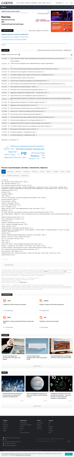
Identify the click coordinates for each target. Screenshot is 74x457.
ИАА (4, 175)
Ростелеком (4, 194)
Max (50, 422)
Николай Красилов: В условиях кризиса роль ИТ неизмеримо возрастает (28, 108)
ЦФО (24, 157)
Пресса (68, 171)
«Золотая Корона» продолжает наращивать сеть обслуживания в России (28, 80)
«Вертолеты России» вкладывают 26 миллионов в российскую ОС (26, 71)
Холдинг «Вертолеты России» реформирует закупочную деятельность (27, 95)
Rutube (50, 428)
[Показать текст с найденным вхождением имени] (19, 54)
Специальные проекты (25, 424)
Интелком (4, 192)
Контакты (39, 428)
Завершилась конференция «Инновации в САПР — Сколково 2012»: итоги (28, 92)
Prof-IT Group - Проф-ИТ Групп (9, 205)
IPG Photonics (5, 220)
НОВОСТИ (22, 2)
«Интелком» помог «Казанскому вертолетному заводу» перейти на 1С (27, 89)
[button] (67, 3)
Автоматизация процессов (30, 148)
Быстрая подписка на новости (12, 437)
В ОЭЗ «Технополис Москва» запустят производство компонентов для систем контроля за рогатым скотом (37, 58)
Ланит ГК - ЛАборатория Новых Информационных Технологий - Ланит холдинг (21, 235)
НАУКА (48, 2)
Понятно (69, 454)
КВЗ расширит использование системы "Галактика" (23, 129)
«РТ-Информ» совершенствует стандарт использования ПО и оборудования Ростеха (31, 74)
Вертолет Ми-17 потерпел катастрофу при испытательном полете (27, 111)
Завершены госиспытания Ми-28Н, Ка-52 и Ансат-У (23, 105)
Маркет (22, 426)
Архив (4, 430)
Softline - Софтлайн (6, 226)
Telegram (51, 430)
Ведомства (18, 171)
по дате (3, 54)
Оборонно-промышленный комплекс (27, 146)
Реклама (39, 424)
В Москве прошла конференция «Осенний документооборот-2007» (27, 120)
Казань (35, 155)
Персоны (49, 171)
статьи (64, 271)
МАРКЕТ (39, 2)
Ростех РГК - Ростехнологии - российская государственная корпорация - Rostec (21, 197)
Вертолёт (13, 151)
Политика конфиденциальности (13, 441)
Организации (10, 171)
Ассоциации (26, 171)
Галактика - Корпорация (8, 203)
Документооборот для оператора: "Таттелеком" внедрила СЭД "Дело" (27, 102)
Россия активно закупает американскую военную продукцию (25, 114)
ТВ (50, 2)
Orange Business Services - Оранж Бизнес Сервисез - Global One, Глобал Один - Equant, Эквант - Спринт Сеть (29, 253)
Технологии (35, 171)
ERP (12, 149)
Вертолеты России (12, 157)
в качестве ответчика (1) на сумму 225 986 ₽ (13, 39)
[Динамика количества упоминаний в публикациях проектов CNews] (72, 55)
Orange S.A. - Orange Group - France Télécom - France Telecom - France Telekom (21, 245)
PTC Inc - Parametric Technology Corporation (12, 224)
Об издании (40, 422)
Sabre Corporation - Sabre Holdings (10, 251)
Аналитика (27, 2)
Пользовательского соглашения (23, 455)
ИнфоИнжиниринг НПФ (7, 190)
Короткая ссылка (9, 265)
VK (49, 424)
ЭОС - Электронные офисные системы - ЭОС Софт (14, 185)
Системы (42, 171)
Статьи (62, 171)
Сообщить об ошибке (10, 443)
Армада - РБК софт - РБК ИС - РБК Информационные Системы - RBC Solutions (21, 208)
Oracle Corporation (6, 201)
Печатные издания (24, 432)
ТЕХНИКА (44, 2)
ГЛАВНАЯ (18, 2)
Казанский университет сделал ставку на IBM (21, 77)
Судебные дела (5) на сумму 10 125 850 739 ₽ (14, 34)
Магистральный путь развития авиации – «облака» (23, 86)
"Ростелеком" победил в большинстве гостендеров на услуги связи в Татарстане (30, 126)
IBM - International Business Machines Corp (12, 181)
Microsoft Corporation (7, 199)
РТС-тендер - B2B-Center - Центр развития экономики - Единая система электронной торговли (25, 212)
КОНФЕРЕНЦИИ (34, 2)
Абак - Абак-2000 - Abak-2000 (9, 183)
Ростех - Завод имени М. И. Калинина (11, 219)
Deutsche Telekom (6, 254)
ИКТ (3, 171)
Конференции (23, 422)
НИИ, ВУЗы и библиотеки (13, 175)
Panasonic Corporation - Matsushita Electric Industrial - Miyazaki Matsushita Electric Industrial (24, 247)
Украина (7, 149)
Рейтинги (5, 426)
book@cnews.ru (67, 50)
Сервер (6, 154)
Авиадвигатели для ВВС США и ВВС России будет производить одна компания (30, 123)
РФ (24, 153)
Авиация (32, 158)
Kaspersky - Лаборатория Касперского (11, 222)
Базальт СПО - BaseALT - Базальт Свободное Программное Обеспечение (20, 244)
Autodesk (4, 233)
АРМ (43, 155)
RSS (6, 439)
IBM (43, 158)
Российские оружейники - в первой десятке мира (22, 132)
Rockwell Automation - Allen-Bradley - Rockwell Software (15, 228)
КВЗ (7, 147)
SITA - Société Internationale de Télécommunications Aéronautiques (18, 249)
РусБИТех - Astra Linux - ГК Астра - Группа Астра (14, 236)
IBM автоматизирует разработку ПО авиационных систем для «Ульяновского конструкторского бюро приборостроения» (40, 98)
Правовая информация (10, 445)
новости (46, 271)
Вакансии (39, 426)
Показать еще (37, 366)
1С (18, 154)
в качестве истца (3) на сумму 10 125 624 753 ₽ (14, 37)
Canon (3, 242)
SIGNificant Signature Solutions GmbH (11, 217)
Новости (5, 422)
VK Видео (51, 426)
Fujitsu (3, 240)
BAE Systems (5, 210)
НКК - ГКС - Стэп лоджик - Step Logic (10, 238)
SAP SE (3, 195)
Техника (22, 428)
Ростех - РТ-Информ (6, 206)
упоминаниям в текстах (12, 54)
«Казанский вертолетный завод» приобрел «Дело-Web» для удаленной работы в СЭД (31, 117)
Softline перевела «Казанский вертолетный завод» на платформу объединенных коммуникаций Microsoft (36, 83)
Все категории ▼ (44, 13)
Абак (38, 158)
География (55, 171)
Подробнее (3, 44)
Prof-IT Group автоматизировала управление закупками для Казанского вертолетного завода (33, 68)
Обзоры (5, 428)
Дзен (50, 432)
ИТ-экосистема (37, 153)
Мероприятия (25, 175)
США (12, 154)
